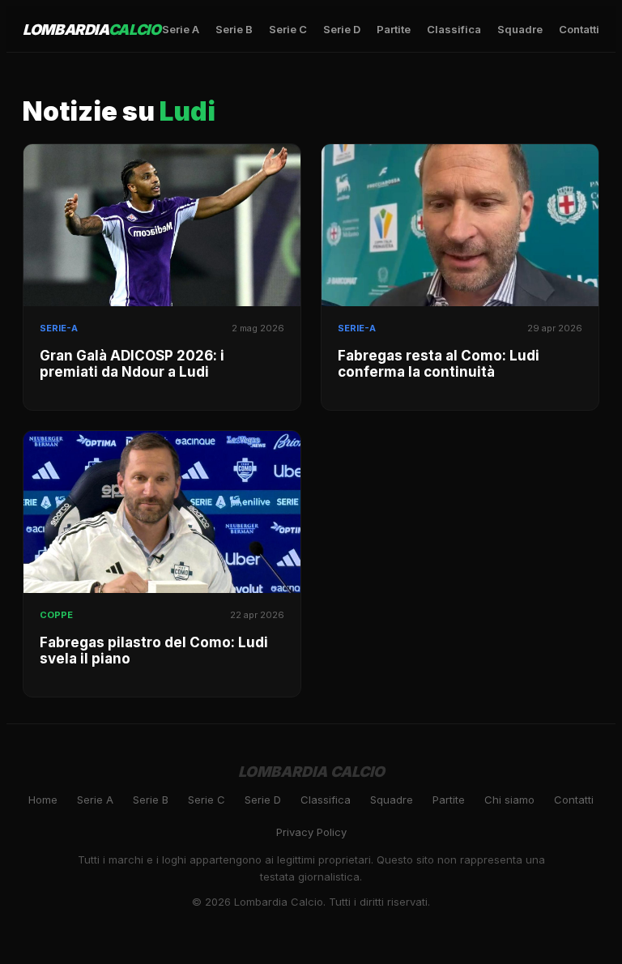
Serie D (341, 29)
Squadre (520, 29)
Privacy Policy (311, 831)
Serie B (234, 29)
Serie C (288, 29)
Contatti (579, 29)
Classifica (454, 29)
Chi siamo (509, 799)
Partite (394, 29)
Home (43, 799)
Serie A (180, 29)
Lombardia (92, 29)
